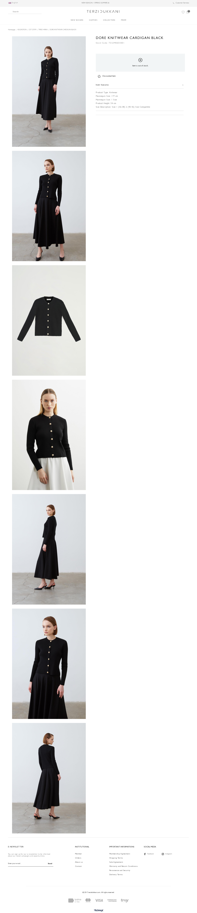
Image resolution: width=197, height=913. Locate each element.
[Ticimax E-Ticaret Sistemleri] (98, 910)
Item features (102, 85)
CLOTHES (93, 20)
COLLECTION (109, 20)
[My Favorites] (183, 12)
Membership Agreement (119, 854)
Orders (78, 858)
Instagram (168, 854)
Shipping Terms (116, 858)
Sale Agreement (116, 862)
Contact (78, 866)
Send (50, 864)
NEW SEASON (77, 20)
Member (78, 854)
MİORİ (123, 20)
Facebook (150, 854)
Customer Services (182, 3)
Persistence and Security (119, 870)
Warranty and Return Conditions (123, 866)
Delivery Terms (116, 875)
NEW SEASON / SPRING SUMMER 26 (95, 3)
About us (79, 862)
